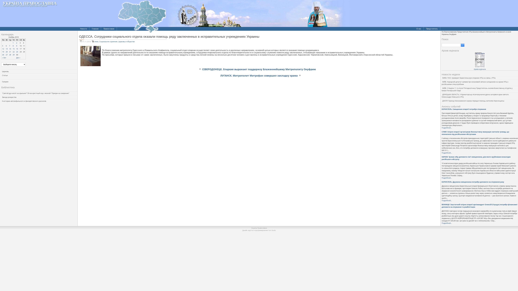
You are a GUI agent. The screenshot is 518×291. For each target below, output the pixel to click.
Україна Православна (30, 3)
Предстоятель (432, 29)
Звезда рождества (9, 97)
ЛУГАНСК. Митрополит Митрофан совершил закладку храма (259, 75)
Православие (108, 29)
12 (3, 49)
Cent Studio (272, 230)
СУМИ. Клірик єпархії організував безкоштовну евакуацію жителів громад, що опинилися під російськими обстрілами (475, 133)
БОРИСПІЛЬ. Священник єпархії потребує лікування (464, 109)
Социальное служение (108, 41)
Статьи (5, 75)
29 (14, 55)
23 (17, 52)
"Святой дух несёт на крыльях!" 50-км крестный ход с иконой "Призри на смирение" (35, 93)
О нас (418, 29)
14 (10, 49)
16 (17, 49)
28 (10, 55)
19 (3, 52)
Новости (83, 29)
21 (10, 52)
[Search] (462, 45)
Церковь (5, 71)
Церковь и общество (126, 41)
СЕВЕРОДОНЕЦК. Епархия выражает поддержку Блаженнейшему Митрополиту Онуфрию (259, 69)
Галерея (5, 82)
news (96, 41)
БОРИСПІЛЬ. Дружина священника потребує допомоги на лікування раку (473, 182)
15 (14, 49)
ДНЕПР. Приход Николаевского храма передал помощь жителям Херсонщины (473, 101)
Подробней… (447, 128)
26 (3, 55)
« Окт (4, 58)
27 (7, 55)
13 (7, 49)
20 (7, 52)
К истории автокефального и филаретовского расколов (24, 101)
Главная (95, 29)
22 (14, 52)
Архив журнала (480, 69)
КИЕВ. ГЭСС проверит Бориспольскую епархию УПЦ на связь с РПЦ (468, 78)
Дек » (18, 58)
